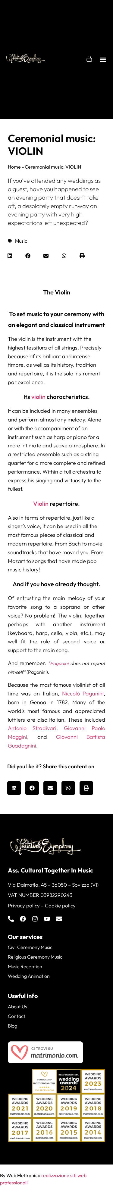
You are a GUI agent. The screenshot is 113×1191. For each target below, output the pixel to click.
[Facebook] (23, 919)
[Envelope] (59, 919)
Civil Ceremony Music (30, 947)
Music (21, 241)
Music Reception (25, 966)
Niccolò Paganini (83, 693)
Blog (12, 1026)
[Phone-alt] (11, 919)
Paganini (59, 663)
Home (14, 167)
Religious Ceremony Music (35, 957)
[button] (103, 59)
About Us (17, 1006)
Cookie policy (60, 905)
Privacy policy (24, 905)
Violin (41, 503)
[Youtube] (47, 919)
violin (38, 396)
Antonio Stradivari (32, 728)
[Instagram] (35, 919)
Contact (16, 1016)
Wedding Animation (29, 976)
